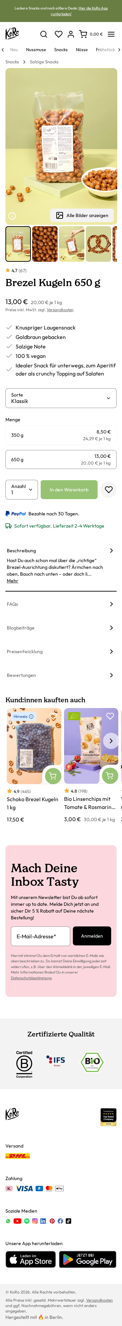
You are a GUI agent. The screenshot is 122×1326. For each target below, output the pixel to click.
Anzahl (18, 486)
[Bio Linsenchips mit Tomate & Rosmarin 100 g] (91, 765)
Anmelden (92, 936)
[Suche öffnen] (44, 34)
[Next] (119, 49)
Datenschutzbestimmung (31, 978)
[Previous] (2, 49)
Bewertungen (21, 675)
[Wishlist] (58, 34)
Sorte (17, 395)
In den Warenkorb (69, 490)
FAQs (12, 604)
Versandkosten (60, 309)
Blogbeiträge (21, 628)
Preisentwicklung (25, 651)
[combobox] (58, 401)
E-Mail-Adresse (36, 936)
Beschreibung (21, 551)
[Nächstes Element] (110, 244)
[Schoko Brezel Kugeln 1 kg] (34, 766)
